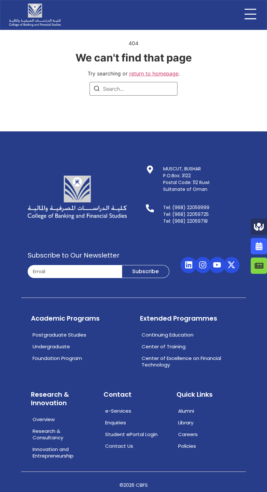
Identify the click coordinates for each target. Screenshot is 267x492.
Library (185, 422)
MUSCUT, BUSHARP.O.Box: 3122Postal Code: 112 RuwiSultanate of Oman (186, 179)
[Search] (96, 89)
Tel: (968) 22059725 (186, 214)
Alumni (186, 410)
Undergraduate (51, 346)
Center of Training (164, 346)
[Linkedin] (188, 265)
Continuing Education (167, 334)
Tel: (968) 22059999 (186, 207)
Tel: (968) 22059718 (185, 221)
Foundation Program (57, 358)
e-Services (118, 410)
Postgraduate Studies (59, 334)
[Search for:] (133, 89)
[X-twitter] (231, 265)
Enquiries (115, 422)
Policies (187, 446)
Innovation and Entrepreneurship (53, 452)
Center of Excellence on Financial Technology (181, 361)
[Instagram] (203, 265)
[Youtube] (217, 265)
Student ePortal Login (131, 434)
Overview (44, 419)
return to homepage (153, 73)
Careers (188, 434)
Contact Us (119, 446)
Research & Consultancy (48, 434)
